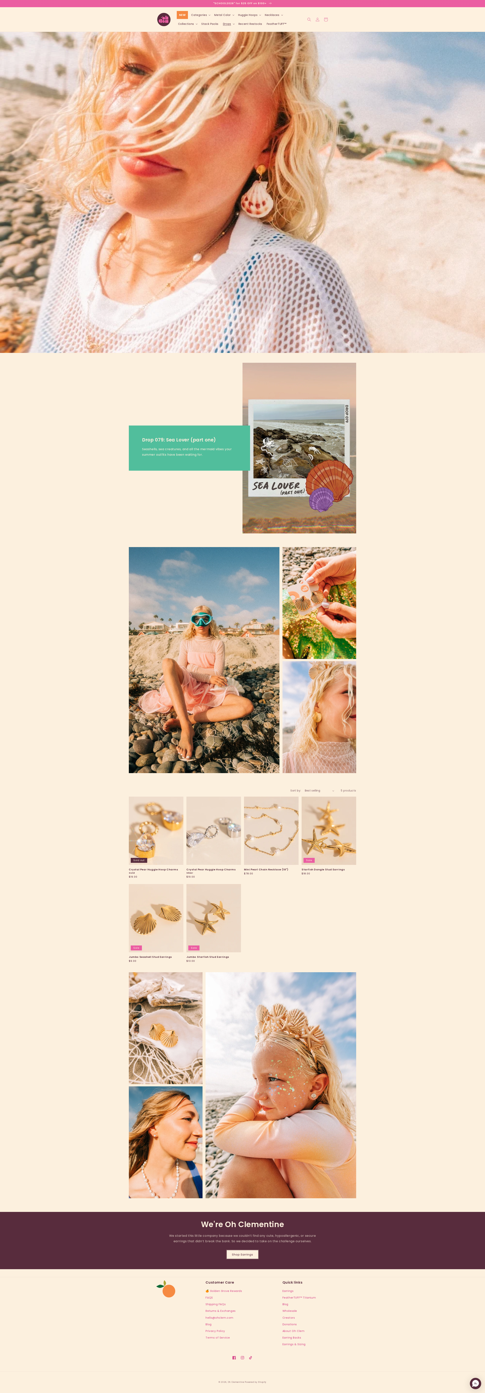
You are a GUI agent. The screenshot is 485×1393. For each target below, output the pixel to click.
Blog (208, 1324)
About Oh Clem (293, 1331)
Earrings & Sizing (294, 1344)
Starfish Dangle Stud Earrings (323, 869)
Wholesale (289, 1311)
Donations (289, 1324)
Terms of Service (218, 1338)
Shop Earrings (242, 1254)
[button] (200, 15)
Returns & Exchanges (220, 1311)
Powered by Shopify (255, 1382)
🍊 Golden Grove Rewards (224, 1291)
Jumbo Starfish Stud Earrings (207, 957)
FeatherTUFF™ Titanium (299, 1298)
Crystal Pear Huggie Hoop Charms (153, 871)
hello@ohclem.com (219, 1318)
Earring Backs (291, 1338)
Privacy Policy (215, 1331)
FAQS (209, 1298)
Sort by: (295, 790)
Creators (288, 1318)
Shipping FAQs (216, 1304)
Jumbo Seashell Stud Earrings (150, 957)
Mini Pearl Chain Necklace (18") (266, 869)
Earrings (288, 1291)
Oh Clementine (236, 1382)
